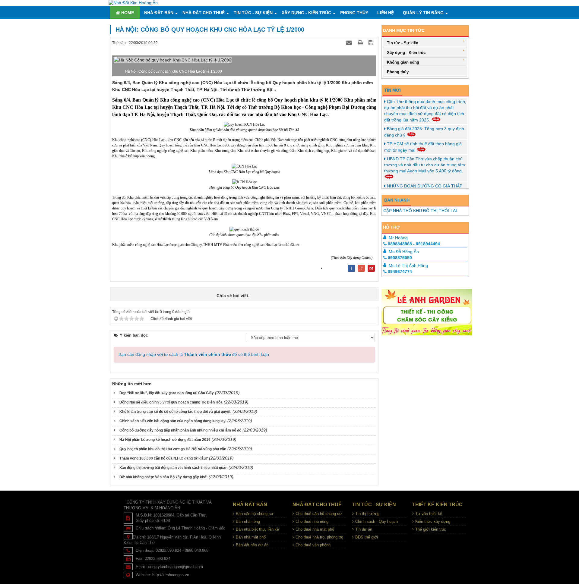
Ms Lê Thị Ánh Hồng (408, 265)
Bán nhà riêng (248, 521)
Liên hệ (385, 12)
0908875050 (400, 257)
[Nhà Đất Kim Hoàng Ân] (133, 2)
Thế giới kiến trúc (430, 529)
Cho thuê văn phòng (313, 545)
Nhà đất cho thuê (203, 12)
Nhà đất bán (158, 12)
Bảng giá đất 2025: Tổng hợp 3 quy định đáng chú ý (424, 131)
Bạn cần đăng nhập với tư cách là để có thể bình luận (194, 354)
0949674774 (400, 271)
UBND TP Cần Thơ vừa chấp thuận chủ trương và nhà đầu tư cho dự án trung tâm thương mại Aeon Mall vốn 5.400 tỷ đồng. (424, 164)
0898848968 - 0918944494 (414, 243)
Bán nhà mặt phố (251, 537)
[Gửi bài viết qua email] (349, 42)
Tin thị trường (367, 513)
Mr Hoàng (398, 237)
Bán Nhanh (397, 200)
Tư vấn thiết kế (428, 513)
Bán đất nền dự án (252, 545)
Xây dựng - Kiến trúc (306, 12)
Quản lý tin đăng (423, 12)
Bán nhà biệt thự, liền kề (257, 529)
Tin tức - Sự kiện (253, 12)
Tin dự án (363, 529)
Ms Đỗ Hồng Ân (404, 251)
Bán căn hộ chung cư (255, 513)
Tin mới (392, 90)
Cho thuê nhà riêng (312, 521)
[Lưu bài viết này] (372, 42)
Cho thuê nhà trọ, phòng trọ (319, 537)
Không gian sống (403, 62)
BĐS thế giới (366, 537)
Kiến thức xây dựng (432, 521)
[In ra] (361, 42)
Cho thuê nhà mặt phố (315, 529)
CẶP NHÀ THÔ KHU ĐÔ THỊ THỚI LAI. (420, 210)
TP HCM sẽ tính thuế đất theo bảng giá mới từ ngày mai (423, 146)
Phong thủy (354, 12)
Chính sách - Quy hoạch (376, 521)
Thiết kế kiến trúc (437, 504)
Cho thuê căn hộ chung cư (319, 513)
